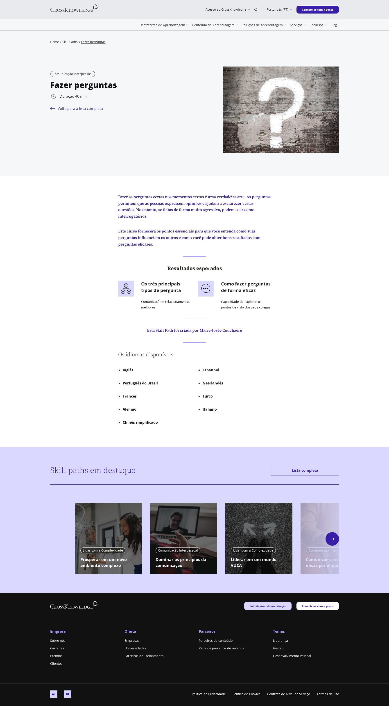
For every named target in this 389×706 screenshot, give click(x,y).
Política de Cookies (246, 694)
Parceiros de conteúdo (216, 640)
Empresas (131, 640)
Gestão (278, 648)
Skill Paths (70, 42)
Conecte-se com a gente (317, 9)
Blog (333, 25)
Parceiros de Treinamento (143, 656)
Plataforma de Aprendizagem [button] (163, 25)
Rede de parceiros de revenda (221, 648)
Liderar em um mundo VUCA (253, 562)
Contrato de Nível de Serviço (288, 694)
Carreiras (57, 648)
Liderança (280, 640)
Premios (56, 656)
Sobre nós (57, 640)
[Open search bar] (256, 9)
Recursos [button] (316, 25)
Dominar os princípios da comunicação (181, 562)
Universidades (135, 648)
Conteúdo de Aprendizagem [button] (213, 25)
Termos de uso (328, 694)
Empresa (58, 631)
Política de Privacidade (209, 694)
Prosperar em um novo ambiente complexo (103, 562)
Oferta (130, 631)
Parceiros (207, 631)
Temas (279, 631)
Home (54, 42)
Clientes (56, 663)
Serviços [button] (296, 25)
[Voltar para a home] (74, 8)
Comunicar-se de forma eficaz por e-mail (329, 562)
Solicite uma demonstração (267, 606)
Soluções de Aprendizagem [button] (262, 25)
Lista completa (305, 470)
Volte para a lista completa (80, 108)
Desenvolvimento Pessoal (292, 656)
